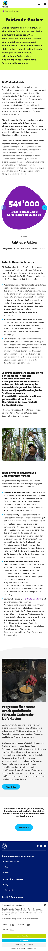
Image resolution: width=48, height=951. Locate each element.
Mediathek (9, 890)
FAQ (6, 885)
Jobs (7, 872)
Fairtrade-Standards (33, 599)
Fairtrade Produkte (12, 11)
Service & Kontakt (15, 879)
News (7, 867)
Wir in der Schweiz (12, 862)
